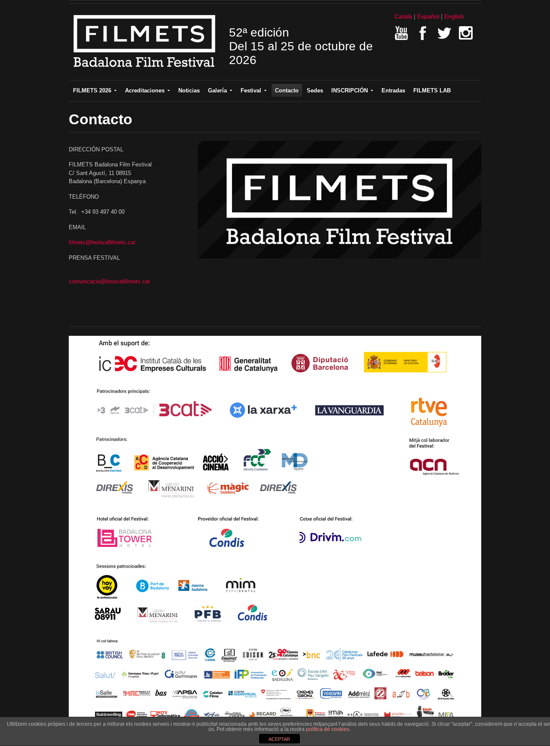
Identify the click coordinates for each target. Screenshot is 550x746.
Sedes (315, 90)
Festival (251, 90)
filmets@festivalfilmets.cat (102, 242)
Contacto (287, 90)
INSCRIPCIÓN (349, 90)
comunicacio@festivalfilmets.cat (109, 281)
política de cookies (327, 729)
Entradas (393, 90)
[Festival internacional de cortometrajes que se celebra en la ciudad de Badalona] (144, 70)
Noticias (189, 90)
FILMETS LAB (432, 90)
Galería (217, 90)
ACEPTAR (279, 739)
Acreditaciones (145, 90)
